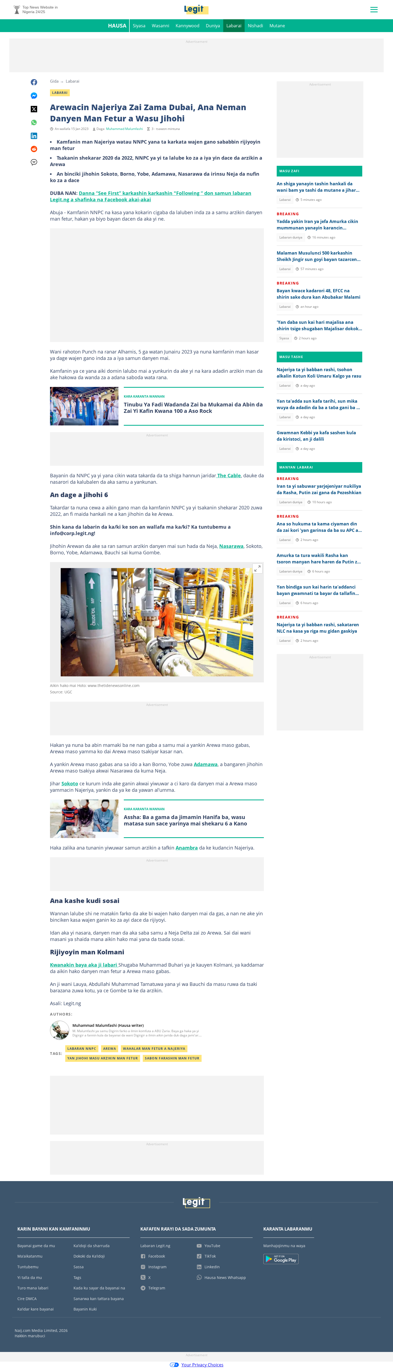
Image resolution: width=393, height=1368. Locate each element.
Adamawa (206, 764)
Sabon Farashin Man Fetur (172, 1058)
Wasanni (160, 26)
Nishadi (255, 26)
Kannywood (187, 26)
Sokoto (69, 783)
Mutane (277, 26)
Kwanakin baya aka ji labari (84, 965)
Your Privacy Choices (203, 1365)
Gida (54, 81)
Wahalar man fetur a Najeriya (154, 1048)
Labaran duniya (290, 237)
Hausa (117, 25)
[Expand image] (257, 568)
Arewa (109, 1048)
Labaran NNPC (81, 1048)
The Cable (228, 475)
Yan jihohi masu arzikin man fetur (102, 1058)
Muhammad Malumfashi (124, 128)
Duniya (213, 26)
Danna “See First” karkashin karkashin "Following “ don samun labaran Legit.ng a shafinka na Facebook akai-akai (150, 196)
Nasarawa (231, 546)
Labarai (233, 26)
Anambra (187, 847)
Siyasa (139, 26)
